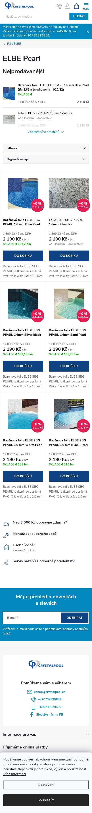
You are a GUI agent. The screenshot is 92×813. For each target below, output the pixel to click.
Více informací (14, 774)
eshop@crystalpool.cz (49, 692)
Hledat (79, 16)
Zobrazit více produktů (44, 132)
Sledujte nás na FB (49, 714)
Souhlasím (46, 800)
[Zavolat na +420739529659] (59, 6)
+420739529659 (49, 699)
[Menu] (86, 6)
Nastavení (46, 784)
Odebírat (75, 618)
